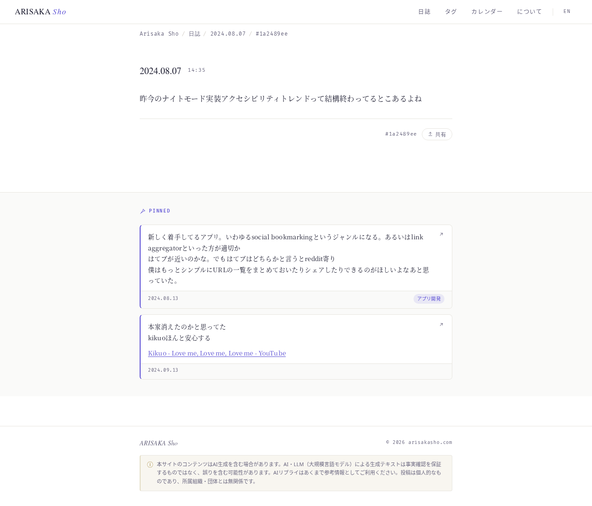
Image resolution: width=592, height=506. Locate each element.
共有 (440, 134)
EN (567, 11)
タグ (451, 12)
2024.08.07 (228, 34)
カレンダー (487, 12)
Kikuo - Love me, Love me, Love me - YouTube (217, 352)
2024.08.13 (163, 298)
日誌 (424, 12)
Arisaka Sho (159, 34)
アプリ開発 (429, 298)
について (530, 12)
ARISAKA (41, 11)
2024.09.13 (163, 370)
